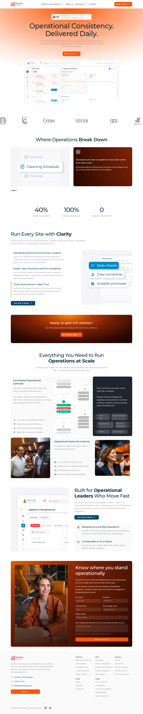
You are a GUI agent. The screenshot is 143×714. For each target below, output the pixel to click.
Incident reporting (82, 671)
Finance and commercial (104, 667)
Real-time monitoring (83, 660)
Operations (99, 660)
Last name (106, 597)
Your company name (110, 606)
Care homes (119, 664)
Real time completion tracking (29, 432)
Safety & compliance (102, 664)
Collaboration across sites (69, 470)
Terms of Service (101, 682)
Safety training (81, 674)
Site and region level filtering (29, 424)
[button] (52, 4)
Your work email (80, 606)
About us (69, 4)
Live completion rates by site (70, 462)
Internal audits (81, 664)
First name (79, 597)
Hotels (117, 660)
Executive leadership (102, 671)
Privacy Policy (100, 685)
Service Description (102, 696)
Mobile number (80, 614)
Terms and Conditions (103, 689)
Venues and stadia (121, 667)
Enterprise (79, 689)
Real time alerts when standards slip (73, 466)
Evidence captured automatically (71, 474)
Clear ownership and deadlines (30, 428)
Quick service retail (122, 674)
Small (77, 682)
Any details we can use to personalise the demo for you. (93, 634)
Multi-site (79, 685)
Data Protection (101, 692)
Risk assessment (82, 667)
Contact (92, 4)
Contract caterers (121, 671)
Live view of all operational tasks (30, 420)
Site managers (100, 674)
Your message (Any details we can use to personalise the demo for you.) (100, 623)
